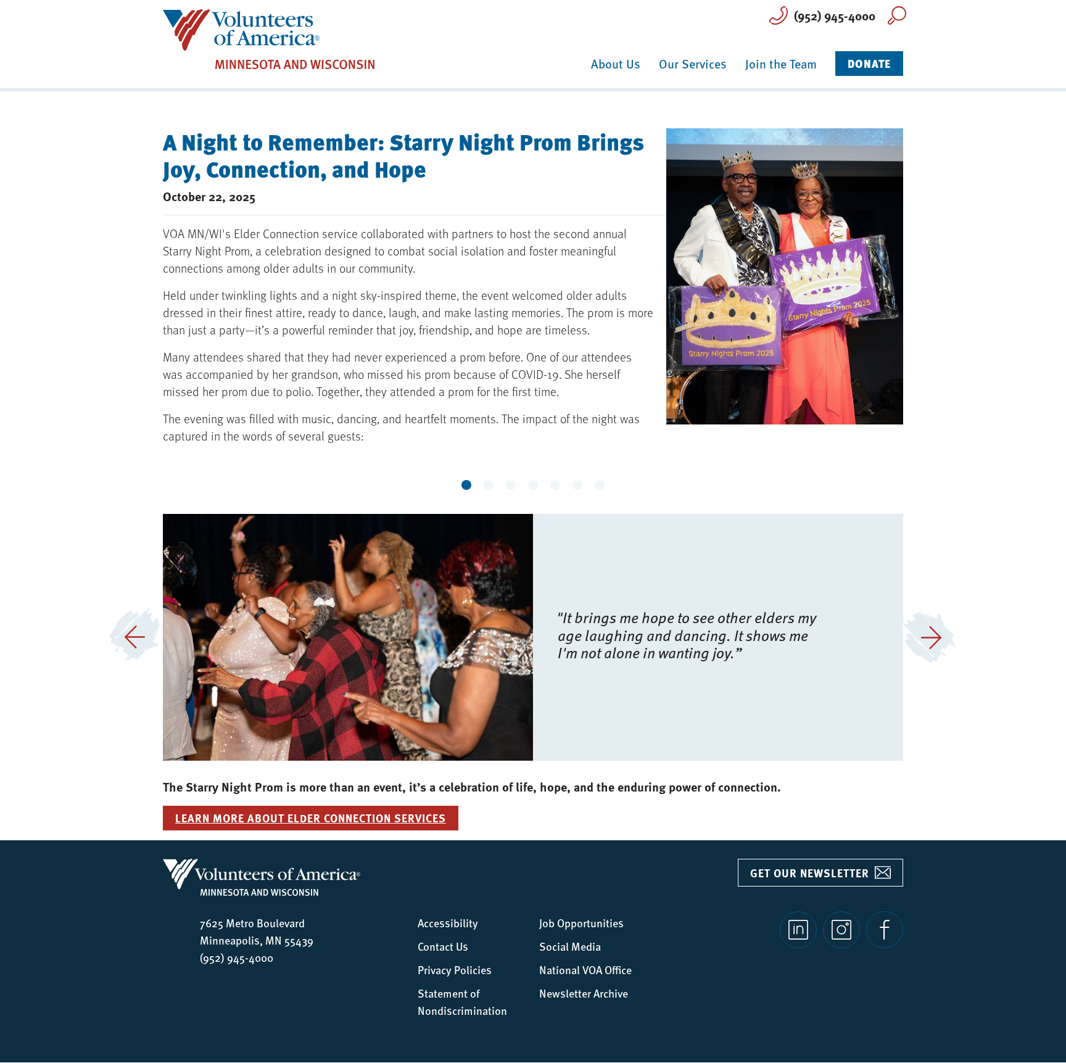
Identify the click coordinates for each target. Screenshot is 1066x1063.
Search (897, 15)
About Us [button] (615, 63)
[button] (134, 637)
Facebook (884, 929)
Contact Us (443, 946)
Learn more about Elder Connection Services (310, 818)
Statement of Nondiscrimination (462, 1001)
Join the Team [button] (781, 63)
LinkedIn (798, 929)
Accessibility (448, 922)
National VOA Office (585, 969)
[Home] (268, 38)
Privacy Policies (455, 969)
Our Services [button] (693, 63)
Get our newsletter (809, 873)
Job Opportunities (581, 922)
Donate (869, 63)
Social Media (570, 946)
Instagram (841, 929)
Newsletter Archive (583, 993)
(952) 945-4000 (834, 15)
